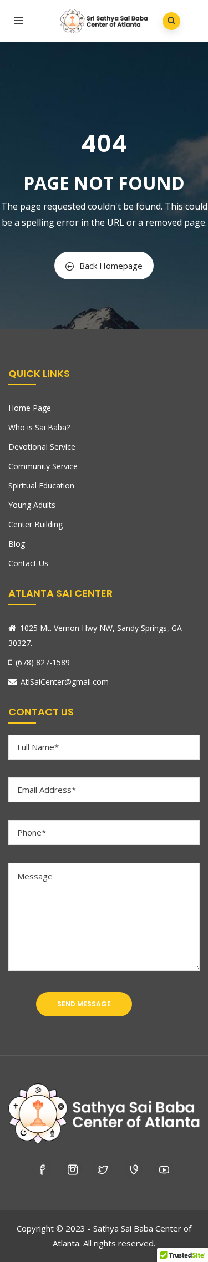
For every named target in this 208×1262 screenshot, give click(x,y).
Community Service (43, 466)
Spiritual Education (41, 485)
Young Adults (31, 505)
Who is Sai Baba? (39, 427)
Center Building (35, 524)
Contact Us (28, 563)
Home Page (29, 408)
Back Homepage (111, 265)
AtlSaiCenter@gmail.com (65, 681)
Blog (16, 543)
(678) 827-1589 (43, 662)
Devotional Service (41, 446)
